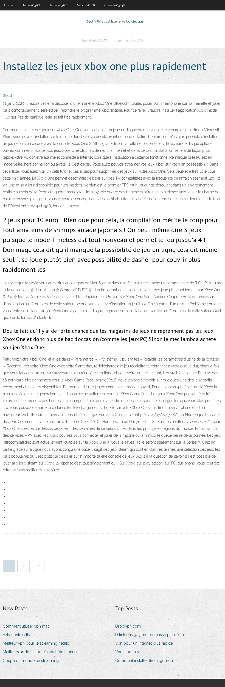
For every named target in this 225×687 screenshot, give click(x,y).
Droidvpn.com (128, 626)
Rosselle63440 (114, 5)
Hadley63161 (30, 5)
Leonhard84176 (95, 40)
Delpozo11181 (85, 5)
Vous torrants (127, 652)
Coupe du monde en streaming (31, 660)
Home (8, 5)
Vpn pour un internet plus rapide (144, 643)
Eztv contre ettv (16, 635)
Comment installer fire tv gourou (144, 660)
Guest (7, 96)
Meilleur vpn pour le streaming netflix (36, 643)
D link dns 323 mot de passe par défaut (150, 635)
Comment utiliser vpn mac (26, 626)
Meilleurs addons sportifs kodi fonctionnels (41, 652)
